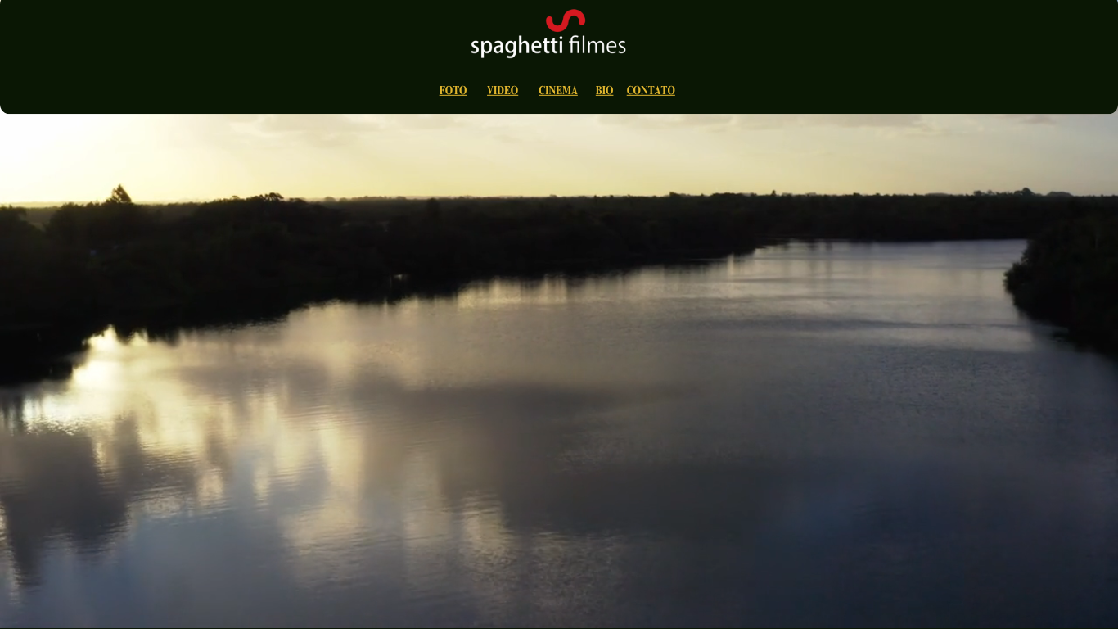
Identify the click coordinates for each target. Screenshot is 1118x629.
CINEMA (558, 92)
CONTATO (651, 92)
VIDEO (502, 92)
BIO (605, 92)
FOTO (453, 92)
